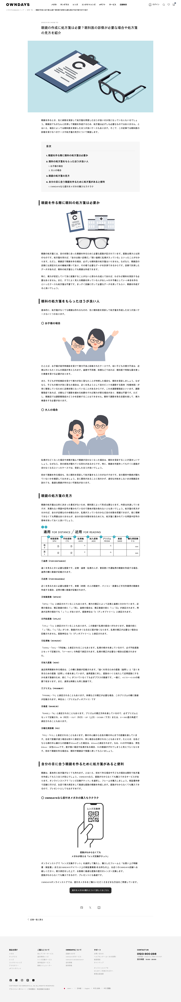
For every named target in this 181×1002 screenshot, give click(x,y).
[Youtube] (33, 980)
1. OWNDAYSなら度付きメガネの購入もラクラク (71, 187)
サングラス (13, 956)
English (87, 988)
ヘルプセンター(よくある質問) (105, 956)
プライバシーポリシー (17, 989)
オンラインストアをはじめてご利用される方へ (103, 969)
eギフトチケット (15, 968)
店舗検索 (123, 4)
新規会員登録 (99, 974)
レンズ (11, 959)
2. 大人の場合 (55, 170)
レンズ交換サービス (44, 959)
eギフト (102, 4)
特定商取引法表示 (43, 989)
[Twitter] (16, 980)
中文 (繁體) (107, 988)
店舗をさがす (70, 954)
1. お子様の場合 (56, 166)
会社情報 (69, 962)
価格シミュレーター (44, 965)
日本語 (79, 988)
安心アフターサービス (45, 954)
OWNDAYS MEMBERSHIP (75, 959)
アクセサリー (14, 965)
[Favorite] (168, 4)
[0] (173, 4)
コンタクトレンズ (89, 4)
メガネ (11, 954)
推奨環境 (97, 959)
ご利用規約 (31, 989)
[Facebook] (10, 980)
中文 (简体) (96, 988)
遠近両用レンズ (43, 956)
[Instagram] (22, 980)
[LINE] (27, 980)
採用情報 (69, 965)
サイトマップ (99, 962)
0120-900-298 (146, 954)
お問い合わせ (99, 954)
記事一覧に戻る (36, 920)
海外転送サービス (43, 962)
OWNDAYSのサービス (73, 956)
